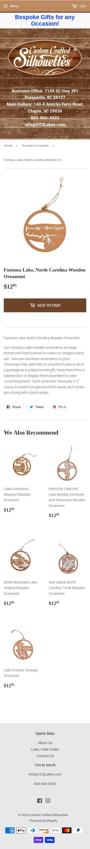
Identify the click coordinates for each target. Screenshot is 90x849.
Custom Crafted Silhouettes (48, 815)
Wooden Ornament (35, 145)
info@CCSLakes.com (45, 124)
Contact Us (45, 756)
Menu (14, 6)
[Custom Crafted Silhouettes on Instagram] (48, 801)
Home (8, 145)
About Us (45, 743)
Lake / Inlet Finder (45, 749)
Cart (82, 6)
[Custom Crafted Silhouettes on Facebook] (39, 801)
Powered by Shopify (43, 821)
